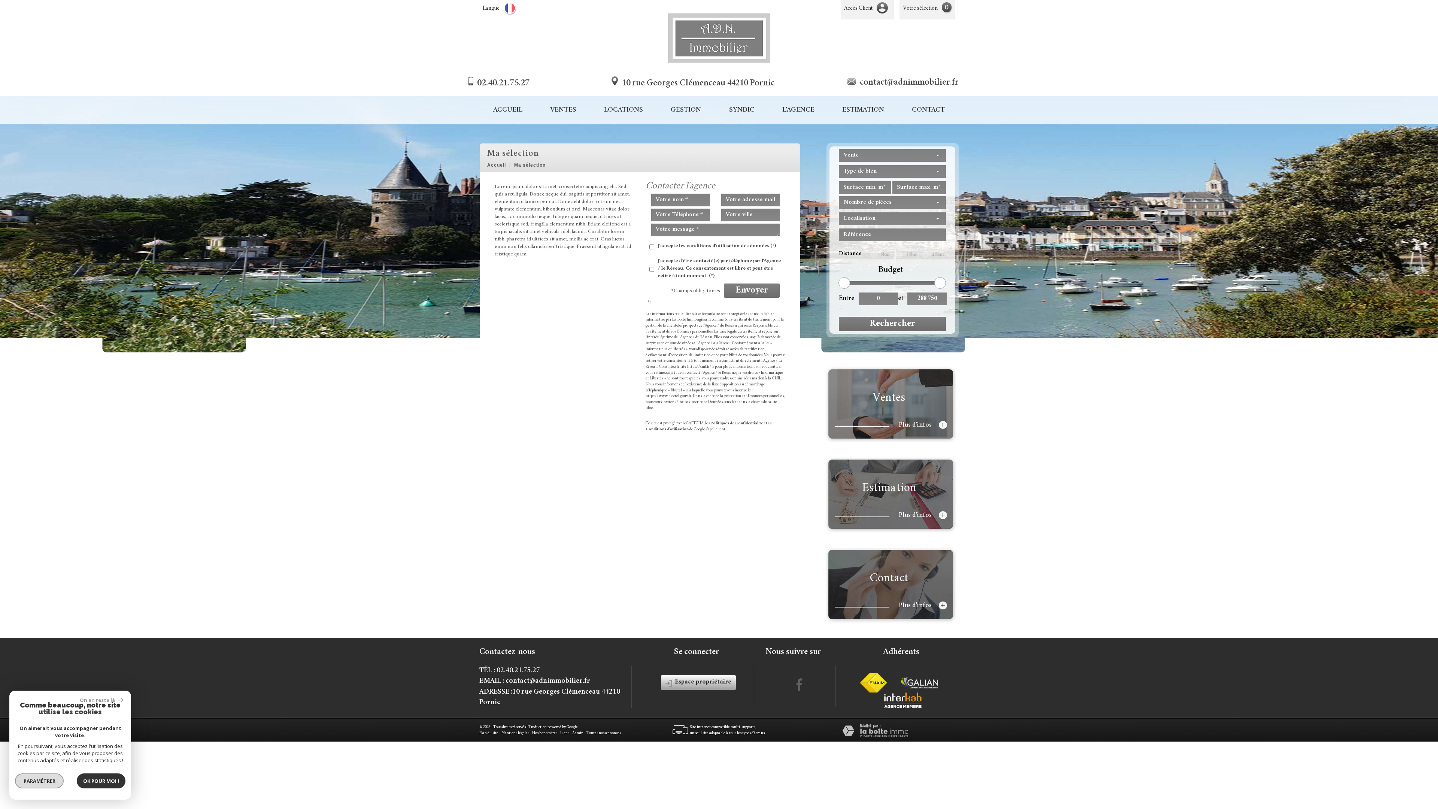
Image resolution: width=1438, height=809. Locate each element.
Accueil (507, 110)
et (900, 298)
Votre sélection (920, 8)
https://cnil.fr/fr (700, 367)
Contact (928, 110)
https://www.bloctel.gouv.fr (668, 396)
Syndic (742, 110)
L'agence (798, 110)
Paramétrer (39, 781)
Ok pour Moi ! (101, 781)
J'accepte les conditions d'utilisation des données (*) (717, 246)
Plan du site (488, 733)
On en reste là (97, 700)
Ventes (563, 110)
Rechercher (892, 323)
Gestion (686, 110)
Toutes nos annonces (603, 733)
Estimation (863, 110)
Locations (623, 110)
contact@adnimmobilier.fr (909, 82)
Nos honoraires (544, 733)
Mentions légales (515, 733)
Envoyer (751, 290)
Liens (564, 733)
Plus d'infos (922, 425)
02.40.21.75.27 (503, 83)
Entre (846, 298)
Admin (577, 733)
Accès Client (858, 8)
